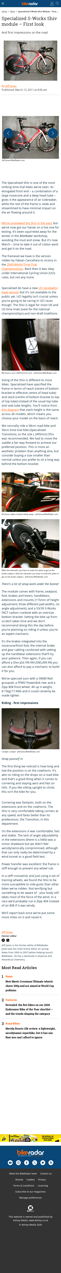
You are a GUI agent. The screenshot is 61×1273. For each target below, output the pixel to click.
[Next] (53, 133)
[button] (30, 139)
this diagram (10, 410)
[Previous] (8, 133)
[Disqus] (30, 1089)
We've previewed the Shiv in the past (27, 223)
